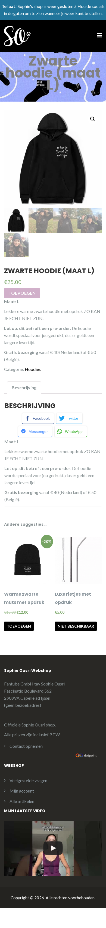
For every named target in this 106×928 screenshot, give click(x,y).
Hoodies (33, 369)
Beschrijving (24, 387)
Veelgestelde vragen (28, 780)
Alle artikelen (22, 801)
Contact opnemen (26, 746)
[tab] (24, 388)
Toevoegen (22, 292)
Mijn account (22, 790)
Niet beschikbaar (76, 626)
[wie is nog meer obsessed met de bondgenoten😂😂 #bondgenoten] (53, 848)
